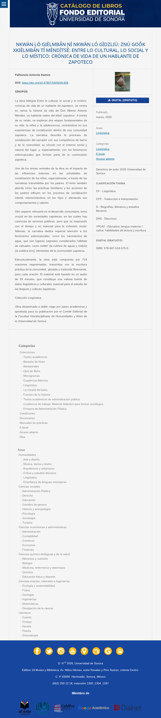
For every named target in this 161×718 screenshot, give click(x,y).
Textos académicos (35, 357)
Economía (28, 545)
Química (27, 572)
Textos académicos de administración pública (51, 399)
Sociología (28, 518)
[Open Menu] (4, 4)
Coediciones (27, 413)
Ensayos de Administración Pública (45, 408)
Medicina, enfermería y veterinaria (43, 567)
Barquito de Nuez (34, 361)
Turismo (27, 522)
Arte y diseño (31, 459)
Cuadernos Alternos (35, 380)
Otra (22, 437)
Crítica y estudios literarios (39, 473)
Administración (31, 531)
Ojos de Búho (31, 371)
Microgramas (31, 375)
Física (26, 590)
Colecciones (27, 352)
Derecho (27, 495)
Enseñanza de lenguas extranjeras (45, 482)
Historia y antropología (36, 509)
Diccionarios (27, 418)
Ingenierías (29, 599)
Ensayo (27, 621)
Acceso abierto (105, 158)
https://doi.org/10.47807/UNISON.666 (45, 82)
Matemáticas (30, 603)
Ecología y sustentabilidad (38, 585)
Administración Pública (36, 491)
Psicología (28, 513)
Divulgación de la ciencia (37, 608)
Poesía (26, 630)
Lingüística (102, 132)
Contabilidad (30, 536)
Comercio (28, 540)
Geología (28, 594)
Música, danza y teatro (37, 464)
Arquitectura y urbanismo (38, 468)
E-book (100, 153)
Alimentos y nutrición (35, 558)
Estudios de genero (34, 504)
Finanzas (28, 549)
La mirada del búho (35, 390)
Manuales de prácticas (34, 422)
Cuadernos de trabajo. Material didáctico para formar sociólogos (63, 404)
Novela (26, 626)
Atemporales (31, 366)
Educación (28, 500)
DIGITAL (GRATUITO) (124, 100)
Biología (27, 563)
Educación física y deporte (38, 576)
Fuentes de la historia (36, 394)
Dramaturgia (30, 635)
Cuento (26, 617)
